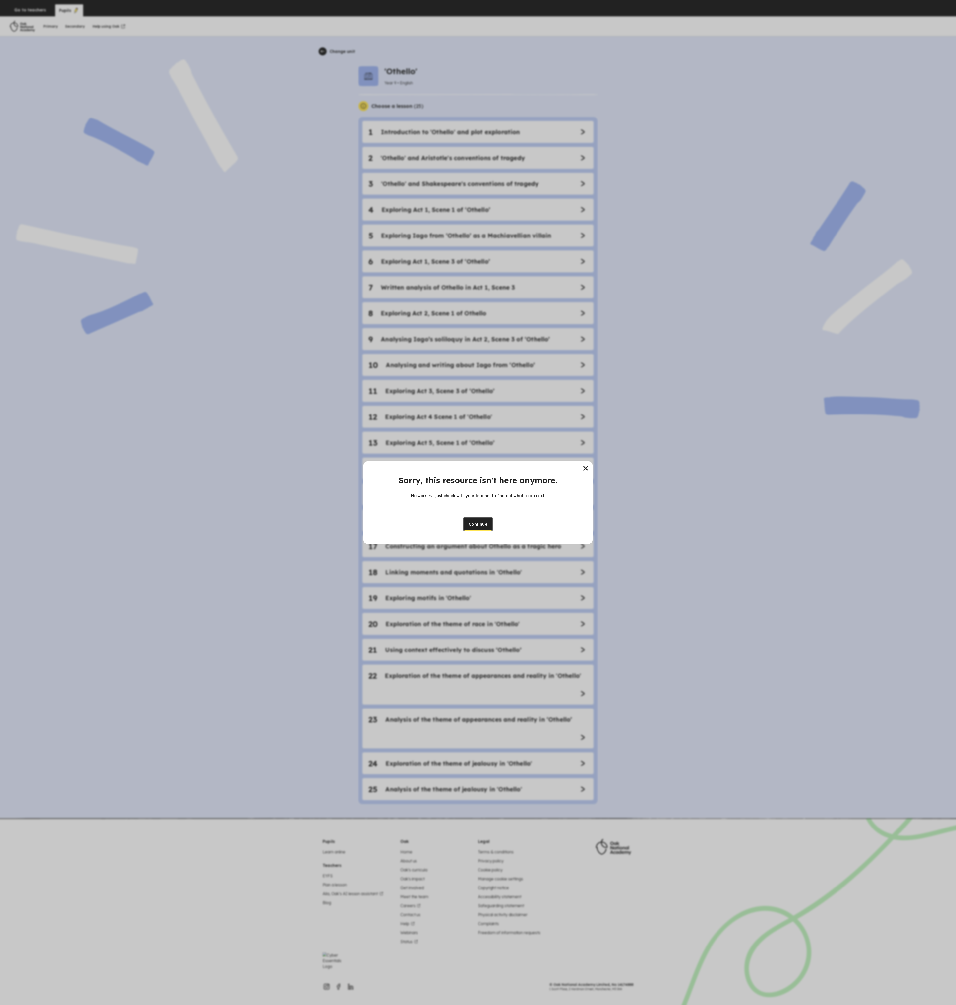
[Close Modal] (586, 468)
